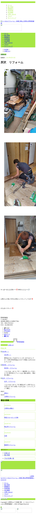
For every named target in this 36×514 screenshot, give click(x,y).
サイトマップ (12, 18)
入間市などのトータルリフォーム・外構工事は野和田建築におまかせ (17, 478)
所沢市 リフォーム (10, 368)
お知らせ (11, 345)
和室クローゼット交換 (11, 417)
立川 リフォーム (9, 381)
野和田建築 (20, 342)
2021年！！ (7, 355)
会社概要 (10, 12)
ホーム (10, 5)
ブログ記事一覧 (9, 458)
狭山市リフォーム (9, 426)
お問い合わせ (12, 14)
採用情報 (10, 10)
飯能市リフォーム (9, 445)
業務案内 (10, 9)
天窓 (5, 436)
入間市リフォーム (9, 396)
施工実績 (10, 7)
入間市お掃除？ (9, 408)
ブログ (10, 16)
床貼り (6, 393)
